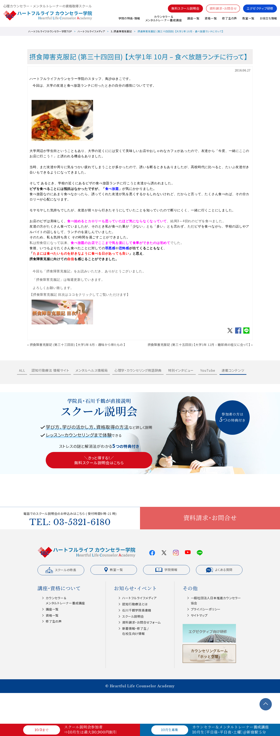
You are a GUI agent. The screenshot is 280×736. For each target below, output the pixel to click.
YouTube (207, 370)
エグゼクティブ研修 (260, 8)
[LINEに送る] (246, 333)
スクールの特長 (65, 570)
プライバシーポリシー (206, 609)
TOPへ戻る (266, 704)
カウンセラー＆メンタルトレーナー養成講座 (163, 18)
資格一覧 (211, 18)
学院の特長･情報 (129, 18)
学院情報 (170, 569)
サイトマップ (199, 615)
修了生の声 (229, 18)
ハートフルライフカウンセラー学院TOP (50, 31)
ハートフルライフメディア (91, 31)
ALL (22, 370)
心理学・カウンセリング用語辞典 (138, 370)
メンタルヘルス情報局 (91, 370)
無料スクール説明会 (185, 8)
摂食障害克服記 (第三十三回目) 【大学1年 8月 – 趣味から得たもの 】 (78, 344)
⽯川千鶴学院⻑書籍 (136, 610)
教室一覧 (248, 18)
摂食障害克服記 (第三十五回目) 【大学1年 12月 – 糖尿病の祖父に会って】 (199, 344)
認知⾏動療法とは (135, 604)
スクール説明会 (133, 616)
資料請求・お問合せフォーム (141, 622)
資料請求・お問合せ (223, 8)
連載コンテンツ (233, 370)
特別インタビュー (181, 370)
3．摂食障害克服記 (121, 31)
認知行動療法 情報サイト (50, 370)
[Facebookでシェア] (238, 333)
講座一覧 (193, 18)
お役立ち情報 (268, 18)
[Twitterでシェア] (230, 333)
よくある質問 (224, 569)
